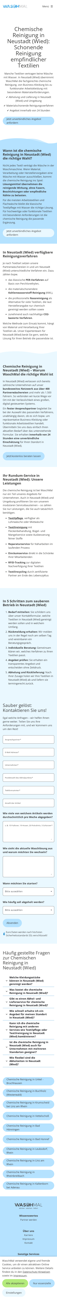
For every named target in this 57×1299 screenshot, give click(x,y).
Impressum (20, 1275)
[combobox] (28, 891)
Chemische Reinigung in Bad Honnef (28, 1139)
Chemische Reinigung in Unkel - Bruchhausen (25, 1081)
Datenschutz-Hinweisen (36, 1271)
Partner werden (28, 1219)
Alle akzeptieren (15, 1283)
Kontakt (28, 1242)
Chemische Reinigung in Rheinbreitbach (21, 1173)
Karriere (28, 1235)
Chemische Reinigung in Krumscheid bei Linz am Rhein (28, 1104)
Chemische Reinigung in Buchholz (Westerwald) (26, 1092)
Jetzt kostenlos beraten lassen (24, 456)
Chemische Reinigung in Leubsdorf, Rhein (27, 1150)
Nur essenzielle (42, 1283)
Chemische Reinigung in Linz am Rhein (25, 1162)
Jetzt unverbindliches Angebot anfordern (24, 120)
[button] (28, 981)
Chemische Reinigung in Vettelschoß (28, 1116)
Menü (45, 6)
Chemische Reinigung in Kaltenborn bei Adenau (27, 1185)
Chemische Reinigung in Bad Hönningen (23, 1127)
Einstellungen (14, 1292)
